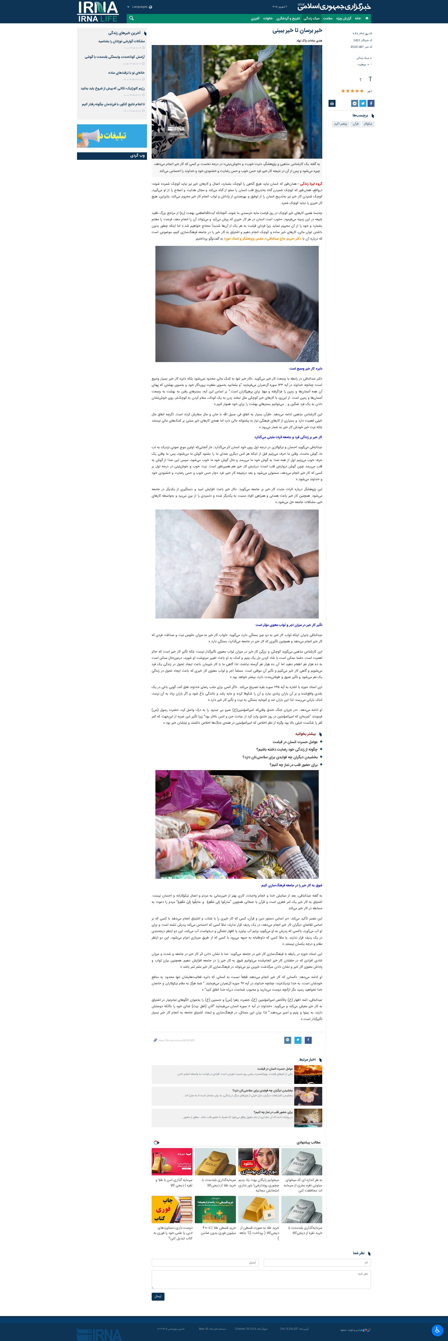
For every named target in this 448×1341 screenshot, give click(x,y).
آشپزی (255, 18)
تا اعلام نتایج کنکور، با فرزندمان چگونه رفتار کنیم (113, 104)
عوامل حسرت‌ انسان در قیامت (295, 742)
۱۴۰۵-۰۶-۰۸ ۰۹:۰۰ (132, 79)
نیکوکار (368, 124)
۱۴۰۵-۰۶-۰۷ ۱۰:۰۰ (132, 95)
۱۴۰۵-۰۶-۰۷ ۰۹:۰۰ (132, 111)
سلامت (327, 18)
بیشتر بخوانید (305, 734)
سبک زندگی (311, 18)
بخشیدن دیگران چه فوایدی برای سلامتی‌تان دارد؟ (280, 757)
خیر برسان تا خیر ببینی (297, 30)
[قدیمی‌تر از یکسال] (308, 1074)
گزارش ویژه (343, 18)
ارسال (158, 1296)
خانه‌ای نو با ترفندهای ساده (126, 73)
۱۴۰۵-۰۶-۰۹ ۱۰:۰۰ (132, 48)
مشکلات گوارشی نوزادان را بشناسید (121, 41)
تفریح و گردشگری (288, 18)
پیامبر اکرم (340, 124)
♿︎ (437, 1330)
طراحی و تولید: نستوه (352, 1330)
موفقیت (362, 65)
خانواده (268, 18)
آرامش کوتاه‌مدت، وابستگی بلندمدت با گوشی (115, 57)
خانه (358, 18)
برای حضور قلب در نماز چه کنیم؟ (294, 765)
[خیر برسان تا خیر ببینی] (237, 102)
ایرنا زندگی (333, 7)
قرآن (355, 124)
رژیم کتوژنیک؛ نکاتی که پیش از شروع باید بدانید (113, 88)
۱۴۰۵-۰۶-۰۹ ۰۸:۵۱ (132, 64)
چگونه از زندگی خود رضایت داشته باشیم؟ (287, 750)
